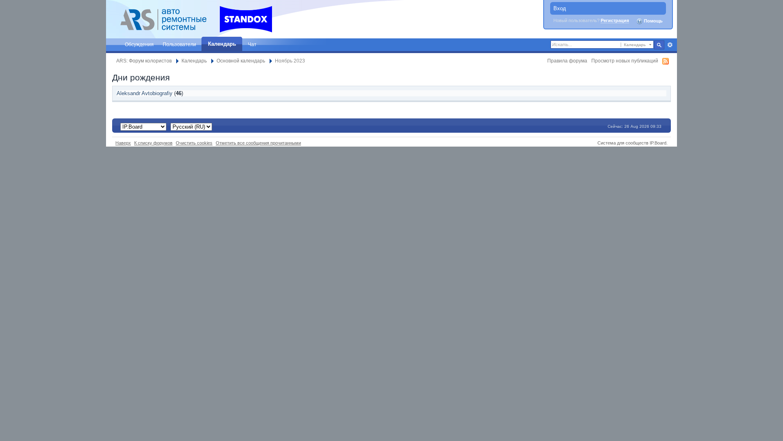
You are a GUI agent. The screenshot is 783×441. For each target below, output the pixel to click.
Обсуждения (139, 44)
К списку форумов (153, 142)
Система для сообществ (622, 142)
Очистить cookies (194, 142)
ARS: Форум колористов (144, 60)
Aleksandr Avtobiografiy (145, 93)
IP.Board (658, 142)
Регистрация (615, 20)
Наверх (123, 142)
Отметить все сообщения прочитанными (258, 142)
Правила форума (567, 60)
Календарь (222, 44)
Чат (252, 44)
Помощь (653, 20)
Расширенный (670, 45)
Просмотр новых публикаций (624, 60)
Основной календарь (241, 60)
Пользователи (179, 44)
